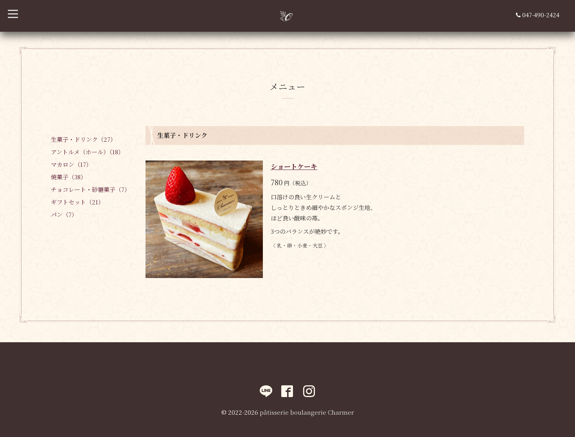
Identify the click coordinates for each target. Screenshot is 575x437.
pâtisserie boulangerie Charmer (307, 412)
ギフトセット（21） (77, 202)
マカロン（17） (71, 164)
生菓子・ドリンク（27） (83, 139)
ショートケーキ (294, 166)
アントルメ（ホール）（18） (87, 152)
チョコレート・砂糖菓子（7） (90, 189)
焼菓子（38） (68, 177)
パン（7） (64, 214)
